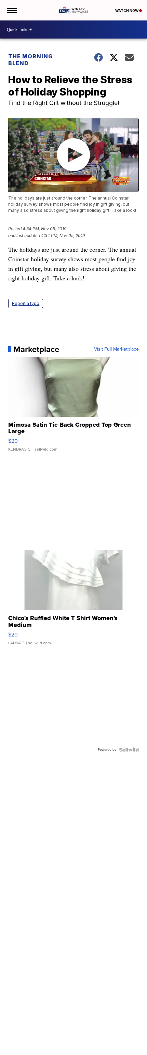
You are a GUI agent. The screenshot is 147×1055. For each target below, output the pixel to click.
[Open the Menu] (11, 10)
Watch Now (127, 11)
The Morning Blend (30, 60)
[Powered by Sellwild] (129, 749)
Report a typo (25, 303)
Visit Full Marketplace (116, 349)
